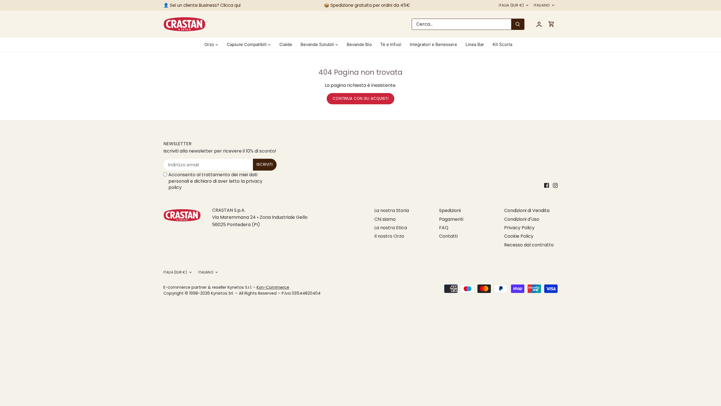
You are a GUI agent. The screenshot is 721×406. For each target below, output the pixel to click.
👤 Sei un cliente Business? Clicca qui (202, 5)
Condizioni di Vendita (526, 210)
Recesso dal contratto (529, 245)
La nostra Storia (391, 210)
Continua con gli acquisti (360, 98)
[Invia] (517, 24)
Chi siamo (385, 219)
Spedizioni (450, 210)
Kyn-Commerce (273, 287)
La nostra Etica (390, 227)
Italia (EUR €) (511, 5)
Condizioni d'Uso (521, 219)
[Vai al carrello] (551, 24)
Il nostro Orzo (389, 236)
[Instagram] (555, 185)
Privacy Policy (519, 227)
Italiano (542, 5)
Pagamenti (451, 219)
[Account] (539, 24)
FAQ (443, 227)
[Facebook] (546, 185)
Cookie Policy (518, 236)
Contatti (448, 236)
